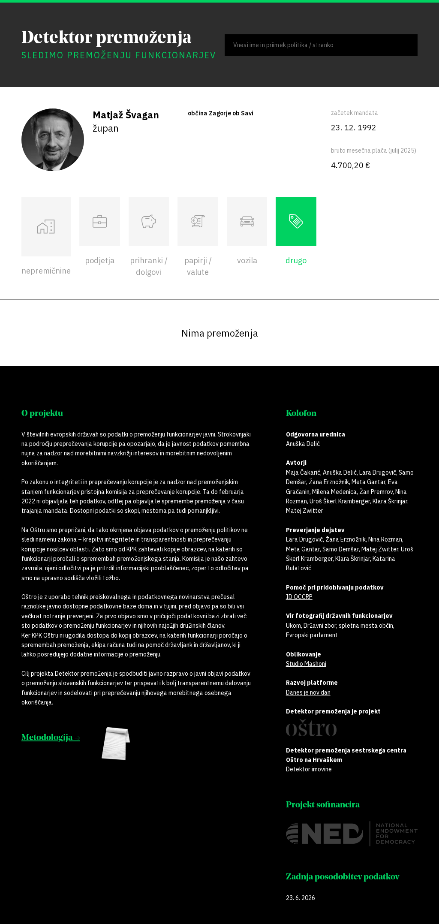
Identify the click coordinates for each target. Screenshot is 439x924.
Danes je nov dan (308, 692)
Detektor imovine (309, 769)
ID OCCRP (299, 597)
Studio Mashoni (306, 664)
